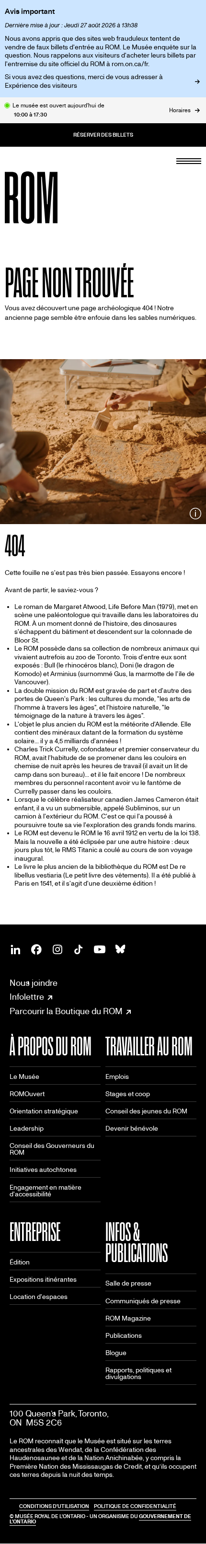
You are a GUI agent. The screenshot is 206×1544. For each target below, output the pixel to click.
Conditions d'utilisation (54, 1506)
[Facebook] (36, 949)
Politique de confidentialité (135, 1506)
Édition (20, 1262)
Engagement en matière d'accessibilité (45, 1190)
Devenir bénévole (131, 1128)
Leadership (27, 1128)
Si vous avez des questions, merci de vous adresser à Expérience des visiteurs (84, 81)
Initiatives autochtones (43, 1170)
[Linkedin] (15, 949)
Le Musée (24, 1077)
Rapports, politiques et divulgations (138, 1373)
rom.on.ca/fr (130, 64)
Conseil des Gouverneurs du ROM (52, 1149)
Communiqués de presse (143, 1301)
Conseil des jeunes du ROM (146, 1111)
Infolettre (27, 997)
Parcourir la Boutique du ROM (66, 1012)
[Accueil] (53, 197)
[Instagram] (57, 949)
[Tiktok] (78, 949)
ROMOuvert (27, 1094)
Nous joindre (33, 983)
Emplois (117, 1077)
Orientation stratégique (44, 1111)
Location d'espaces (39, 1297)
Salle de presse (128, 1283)
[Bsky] (120, 949)
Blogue (115, 1353)
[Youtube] (99, 949)
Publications (123, 1336)
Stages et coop (127, 1094)
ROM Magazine (128, 1318)
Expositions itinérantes (43, 1279)
